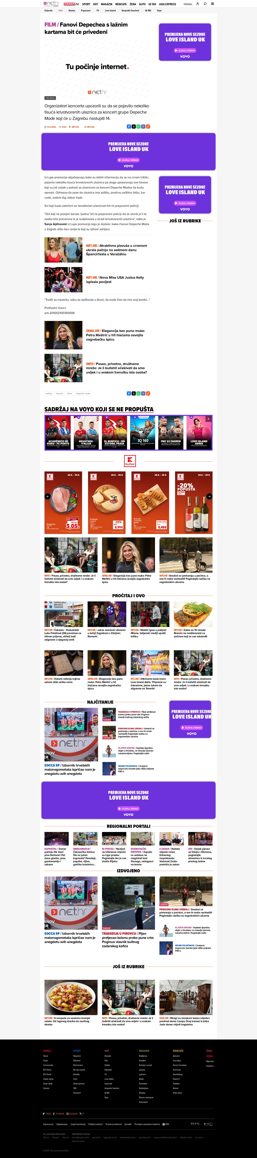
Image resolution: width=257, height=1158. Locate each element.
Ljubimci (142, 1074)
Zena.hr (55, 1137)
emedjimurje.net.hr (80, 1137)
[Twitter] (134, 126)
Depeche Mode (83, 393)
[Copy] (148, 126)
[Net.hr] (208, 1124)
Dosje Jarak (47, 1083)
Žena (133, 4)
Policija (49, 393)
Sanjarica (209, 1065)
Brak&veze (143, 1055)
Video (209, 1056)
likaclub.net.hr (78, 1141)
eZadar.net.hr (186, 1137)
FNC (74, 1088)
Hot (95, 4)
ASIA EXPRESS (167, 4)
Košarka (76, 1074)
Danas (47, 1051)
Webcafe (121, 4)
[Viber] (143, 126)
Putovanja (143, 1083)
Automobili (143, 1102)
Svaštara (176, 1083)
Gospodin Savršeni (130, 10)
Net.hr (75, 127)
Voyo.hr (65, 1137)
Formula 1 (77, 1092)
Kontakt (128, 1124)
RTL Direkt (47, 1074)
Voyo (159, 10)
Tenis (75, 1078)
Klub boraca (78, 1065)
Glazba (72, 10)
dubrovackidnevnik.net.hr (165, 1137)
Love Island (110, 10)
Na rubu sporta (79, 1069)
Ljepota (142, 1069)
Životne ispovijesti (146, 1097)
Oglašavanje (62, 1124)
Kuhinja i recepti (145, 1065)
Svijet (45, 1060)
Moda (141, 1078)
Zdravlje (142, 1092)
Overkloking (177, 1074)
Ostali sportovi (78, 1083)
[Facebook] (129, 126)
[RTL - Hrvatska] (195, 1124)
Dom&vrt (142, 1060)
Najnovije (210, 1061)
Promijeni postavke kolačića (147, 1124)
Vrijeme (46, 1088)
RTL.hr (46, 1137)
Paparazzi (86, 10)
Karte (69, 393)
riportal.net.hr (145, 1137)
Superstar (108, 1083)
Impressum (48, 1124)
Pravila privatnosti (114, 1124)
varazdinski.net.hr (128, 1137)
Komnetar (177, 1069)
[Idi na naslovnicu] (52, 7)
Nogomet (77, 1055)
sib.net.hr (96, 1137)
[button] (48, 419)
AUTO (142, 4)
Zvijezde (48, 10)
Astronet (176, 1055)
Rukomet (76, 1060)
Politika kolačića (95, 1124)
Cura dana (177, 1060)
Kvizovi (175, 1088)
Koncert (59, 393)
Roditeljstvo (143, 1088)
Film (60, 10)
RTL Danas (47, 1069)
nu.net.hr (199, 1137)
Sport (86, 4)
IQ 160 (152, 4)
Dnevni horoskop (180, 1065)
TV (98, 10)
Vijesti (45, 1055)
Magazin (106, 4)
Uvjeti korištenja (78, 1124)
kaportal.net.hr (110, 1137)
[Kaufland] (128, 461)
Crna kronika (48, 1065)
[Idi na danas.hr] (71, 4)
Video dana (177, 1092)
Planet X (176, 1078)
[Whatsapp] (138, 126)
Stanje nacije (48, 1078)
